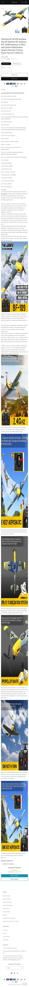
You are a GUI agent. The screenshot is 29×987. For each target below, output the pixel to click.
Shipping (7, 58)
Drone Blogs (5, 939)
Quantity (3, 66)
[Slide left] (11, 36)
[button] (2, 2)
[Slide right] (17, 36)
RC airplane (4, 193)
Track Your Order (6, 895)
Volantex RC (5, 863)
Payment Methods (7, 899)
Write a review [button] (14, 875)
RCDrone (12, 984)
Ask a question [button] (14, 879)
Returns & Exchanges (7, 905)
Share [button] (3, 89)
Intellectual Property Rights (9, 918)
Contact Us (5, 930)
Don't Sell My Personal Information (11, 921)
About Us (5, 933)
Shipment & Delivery (7, 902)
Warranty (5, 915)
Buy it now (14, 78)
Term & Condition (7, 911)
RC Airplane (11, 863)
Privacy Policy (6, 908)
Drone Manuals (6, 936)
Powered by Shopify (17, 984)
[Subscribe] (21, 968)
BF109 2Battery (16, 63)
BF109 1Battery (6, 63)
